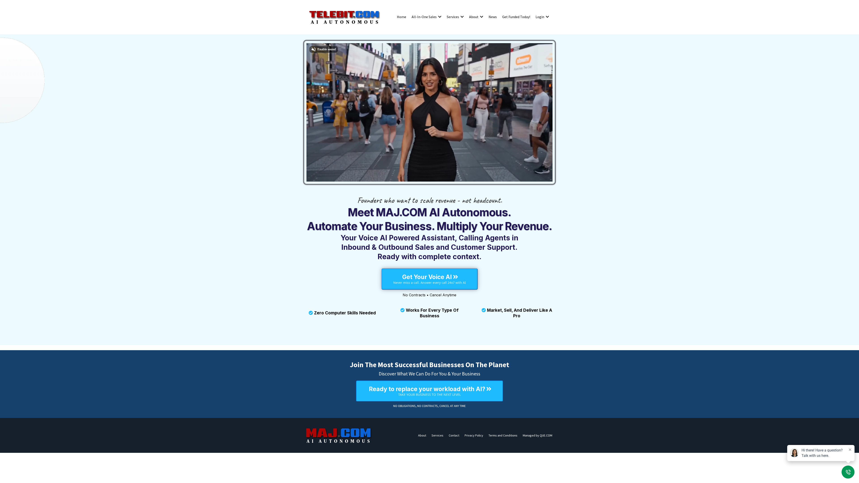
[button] (439, 17)
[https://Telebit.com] (344, 17)
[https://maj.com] (338, 435)
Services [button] (453, 17)
